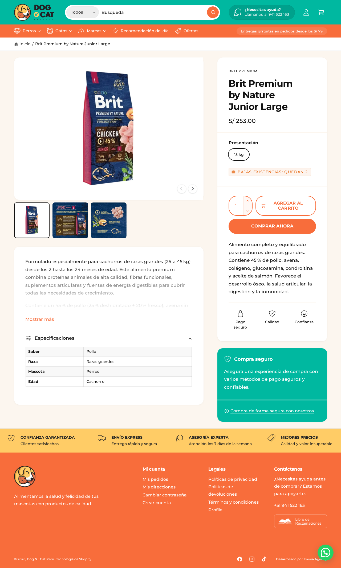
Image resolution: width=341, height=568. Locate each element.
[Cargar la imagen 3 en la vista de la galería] (109, 220)
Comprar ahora (272, 226)
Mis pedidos (155, 479)
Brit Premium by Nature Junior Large (72, 44)
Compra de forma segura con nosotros (272, 410)
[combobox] (160, 12)
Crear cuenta (157, 502)
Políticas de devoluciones (222, 490)
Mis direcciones (159, 487)
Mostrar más (39, 319)
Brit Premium (243, 71)
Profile (215, 509)
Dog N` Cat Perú (40, 559)
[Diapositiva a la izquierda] (181, 189)
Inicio (25, 44)
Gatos (61, 30)
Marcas (94, 30)
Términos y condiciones (233, 502)
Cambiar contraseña (165, 494)
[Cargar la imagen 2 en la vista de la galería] (70, 220)
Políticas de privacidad (232, 479)
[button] (321, 12)
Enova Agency (315, 559)
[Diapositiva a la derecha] (192, 189)
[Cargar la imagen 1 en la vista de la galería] (32, 220)
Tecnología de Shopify (73, 559)
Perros (29, 30)
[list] (170, 440)
